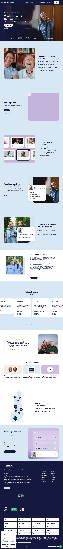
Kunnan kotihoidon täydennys (40, 537)
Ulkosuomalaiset (46, 538)
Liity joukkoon (27, 28)
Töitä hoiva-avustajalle (47, 540)
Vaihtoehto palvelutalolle (37, 538)
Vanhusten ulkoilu (42, 539)
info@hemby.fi (20, 492)
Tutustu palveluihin (7, 113)
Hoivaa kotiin (24, 539)
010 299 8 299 (20, 494)
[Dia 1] (27, 324)
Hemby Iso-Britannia (27, 542)
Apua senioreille (36, 539)
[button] (32, 493)
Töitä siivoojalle (54, 540)
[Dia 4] (31, 324)
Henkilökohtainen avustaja (30, 540)
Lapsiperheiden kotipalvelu (20, 540)
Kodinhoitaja (30, 539)
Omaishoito (49, 537)
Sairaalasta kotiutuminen (20, 538)
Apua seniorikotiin (22, 537)
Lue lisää (3, 542)
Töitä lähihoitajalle (39, 540)
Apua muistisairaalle (28, 538)
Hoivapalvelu (19, 539)
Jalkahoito (56, 538)
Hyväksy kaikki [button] (8, 544)
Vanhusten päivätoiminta (30, 537)
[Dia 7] (35, 324)
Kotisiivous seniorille (50, 539)
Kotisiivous (51, 538)
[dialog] (8, 539)
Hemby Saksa (20, 542)
